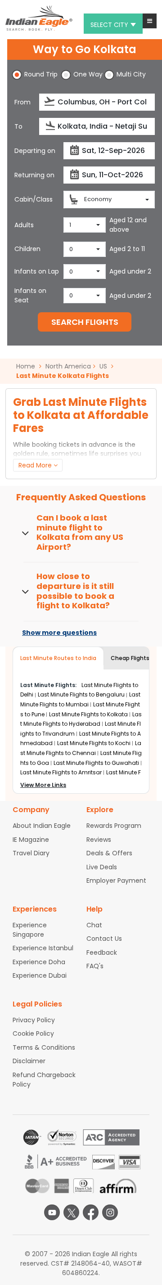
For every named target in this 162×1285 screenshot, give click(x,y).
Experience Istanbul (43, 948)
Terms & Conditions (44, 1047)
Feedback (101, 952)
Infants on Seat (30, 295)
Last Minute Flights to (81, 694)
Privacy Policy (34, 1019)
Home (26, 366)
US (103, 366)
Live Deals (101, 867)
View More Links (43, 785)
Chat (94, 925)
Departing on (34, 150)
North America (68, 366)
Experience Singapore (30, 930)
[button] (150, 20)
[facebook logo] (91, 1212)
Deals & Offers (109, 853)
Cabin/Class (33, 199)
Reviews (98, 839)
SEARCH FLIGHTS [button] (84, 322)
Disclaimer (29, 1060)
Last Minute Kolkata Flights (62, 375)
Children (27, 248)
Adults (24, 224)
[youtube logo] (52, 1212)
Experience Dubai (40, 975)
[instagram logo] (110, 1212)
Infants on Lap (36, 271)
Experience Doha (39, 961)
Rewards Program (113, 825)
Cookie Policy (33, 1033)
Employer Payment (116, 880)
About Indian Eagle (42, 825)
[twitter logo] (71, 1212)
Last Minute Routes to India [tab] (58, 658)
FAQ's (95, 966)
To (18, 126)
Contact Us (104, 938)
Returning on (34, 175)
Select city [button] (109, 24)
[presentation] (50, 101)
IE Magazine (31, 839)
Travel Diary (31, 853)
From (22, 102)
